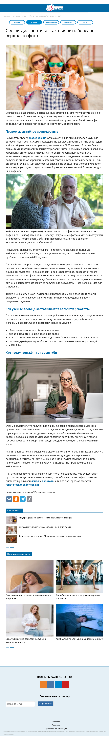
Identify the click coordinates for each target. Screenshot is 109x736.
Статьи (34, 22)
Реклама (56, 721)
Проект (17, 22)
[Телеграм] (58, 684)
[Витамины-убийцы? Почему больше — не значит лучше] (11, 530)
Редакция (56, 725)
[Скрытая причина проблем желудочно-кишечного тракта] (30, 620)
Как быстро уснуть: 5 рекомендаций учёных (79, 639)
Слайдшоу (68, 22)
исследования (37, 137)
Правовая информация (56, 728)
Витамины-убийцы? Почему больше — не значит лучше (45, 527)
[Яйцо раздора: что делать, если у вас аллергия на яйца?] (11, 520)
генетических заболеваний (22, 484)
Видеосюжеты (51, 22)
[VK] (50, 684)
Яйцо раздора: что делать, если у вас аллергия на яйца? (45, 518)
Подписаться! (45, 704)
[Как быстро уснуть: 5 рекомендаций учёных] (79, 620)
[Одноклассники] (43, 684)
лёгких (35, 481)
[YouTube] (65, 684)
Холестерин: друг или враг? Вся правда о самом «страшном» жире (50, 536)
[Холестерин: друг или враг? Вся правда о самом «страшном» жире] (11, 539)
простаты (48, 481)
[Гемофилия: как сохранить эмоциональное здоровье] (30, 576)
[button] (105, 8)
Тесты (85, 22)
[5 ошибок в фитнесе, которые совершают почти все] (79, 576)
